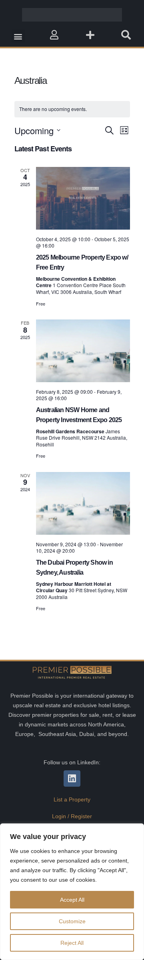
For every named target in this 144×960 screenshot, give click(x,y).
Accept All (72, 900)
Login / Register (72, 816)
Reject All (72, 943)
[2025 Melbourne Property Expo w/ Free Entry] (83, 198)
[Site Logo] (72, 15)
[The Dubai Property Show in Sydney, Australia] (83, 503)
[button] (18, 36)
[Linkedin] (72, 778)
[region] (72, 891)
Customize (72, 921)
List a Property (72, 799)
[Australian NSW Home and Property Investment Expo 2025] (83, 350)
